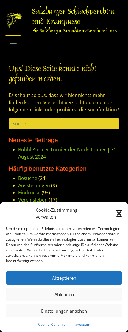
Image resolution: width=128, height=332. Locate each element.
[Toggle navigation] (13, 41)
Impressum (80, 324)
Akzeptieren (64, 278)
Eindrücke (29, 192)
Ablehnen (64, 294)
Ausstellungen (34, 185)
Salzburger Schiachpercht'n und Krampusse (73, 17)
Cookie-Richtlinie (51, 324)
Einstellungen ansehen (64, 311)
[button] (119, 213)
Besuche (27, 178)
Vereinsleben (33, 199)
